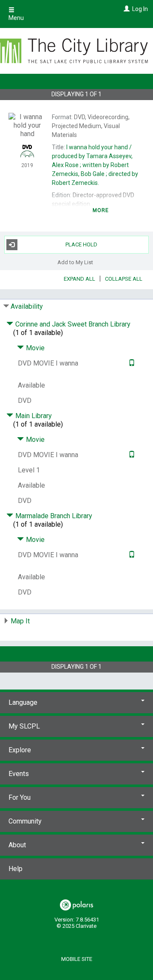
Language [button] (22, 702)
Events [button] (18, 774)
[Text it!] (130, 363)
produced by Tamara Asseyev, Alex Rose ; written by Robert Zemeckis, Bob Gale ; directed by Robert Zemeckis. (95, 165)
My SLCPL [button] (24, 726)
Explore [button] (19, 750)
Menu (16, 17)
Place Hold (81, 244)
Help (15, 869)
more (101, 210)
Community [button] (25, 821)
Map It (20, 621)
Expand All (79, 279)
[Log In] (126, 9)
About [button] (17, 845)
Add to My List (75, 262)
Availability (27, 306)
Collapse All (123, 279)
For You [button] (19, 797)
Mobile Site (76, 959)
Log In (140, 9)
